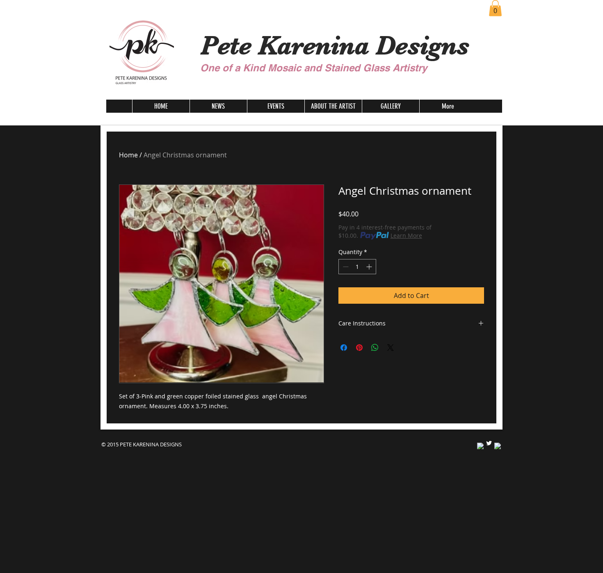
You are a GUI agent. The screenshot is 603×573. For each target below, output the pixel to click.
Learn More (406, 235)
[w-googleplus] (497, 446)
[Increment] (370, 266)
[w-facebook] (480, 446)
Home (128, 154)
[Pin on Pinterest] (359, 347)
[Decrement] (345, 266)
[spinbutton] (357, 266)
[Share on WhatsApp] (375, 347)
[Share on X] (390, 347)
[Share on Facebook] (344, 347)
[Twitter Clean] (489, 443)
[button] (495, 8)
